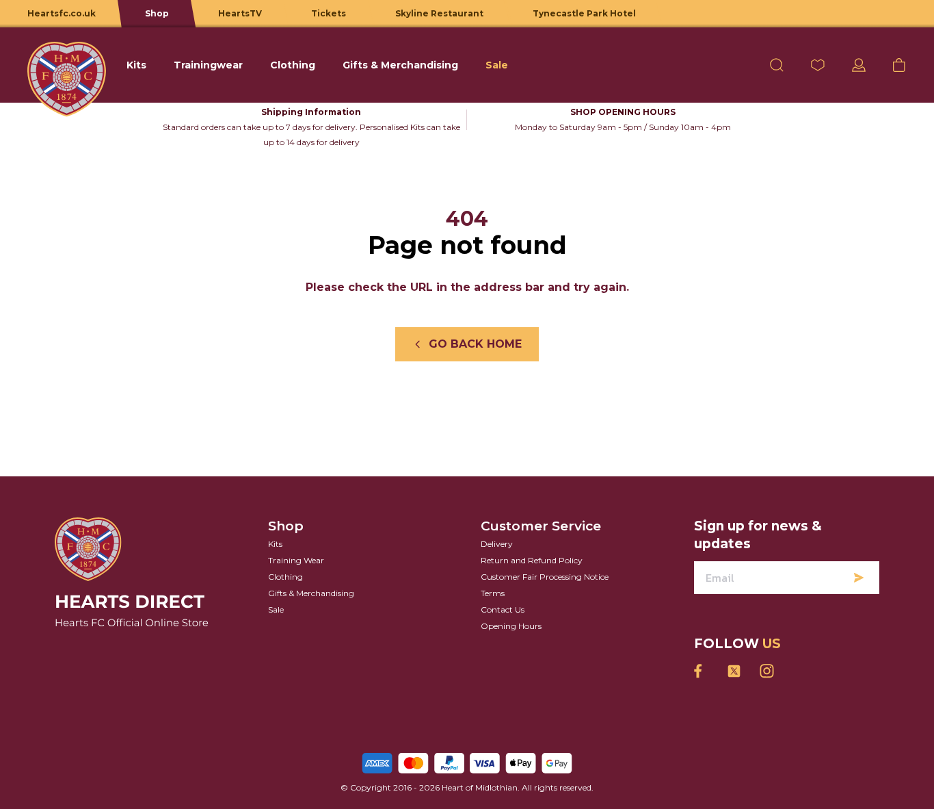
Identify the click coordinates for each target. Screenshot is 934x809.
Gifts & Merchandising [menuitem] (400, 65)
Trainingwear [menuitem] (208, 65)
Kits (275, 544)
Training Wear (296, 560)
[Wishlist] (818, 65)
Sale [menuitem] (496, 65)
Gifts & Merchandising (311, 593)
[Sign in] (859, 65)
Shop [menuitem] (157, 13)
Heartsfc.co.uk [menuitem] (61, 13)
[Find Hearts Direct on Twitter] (733, 671)
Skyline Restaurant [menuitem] (439, 13)
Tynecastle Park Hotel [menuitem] (584, 13)
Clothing (285, 577)
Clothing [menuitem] (292, 65)
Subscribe (858, 577)
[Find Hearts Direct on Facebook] (701, 671)
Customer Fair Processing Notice (545, 577)
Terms (493, 593)
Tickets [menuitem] (328, 13)
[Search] (777, 65)
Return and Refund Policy (532, 560)
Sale (276, 609)
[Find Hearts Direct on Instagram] (766, 671)
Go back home (475, 343)
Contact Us (502, 609)
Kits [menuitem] (136, 65)
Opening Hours (511, 626)
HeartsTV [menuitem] (240, 13)
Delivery (497, 544)
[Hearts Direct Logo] (66, 65)
